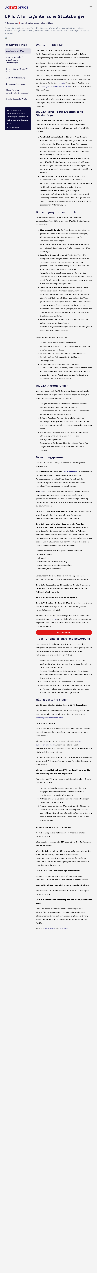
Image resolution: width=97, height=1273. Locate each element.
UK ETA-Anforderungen (17, 78)
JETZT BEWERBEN (13, 127)
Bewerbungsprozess (15, 84)
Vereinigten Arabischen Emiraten (55, 86)
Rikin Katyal (50, 928)
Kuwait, (61, 83)
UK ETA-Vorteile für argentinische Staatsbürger (15, 60)
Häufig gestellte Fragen (17, 99)
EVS (41, 491)
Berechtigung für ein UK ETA (17, 70)
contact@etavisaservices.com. (49, 718)
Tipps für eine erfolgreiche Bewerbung (17, 91)
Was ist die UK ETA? (15, 51)
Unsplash (63, 928)
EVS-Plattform (69, 472)
